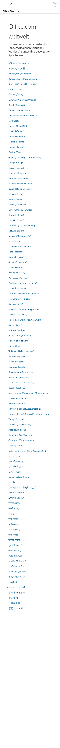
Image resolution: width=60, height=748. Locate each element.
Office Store (9, 10)
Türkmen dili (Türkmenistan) (21, 351)
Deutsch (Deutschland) (19, 110)
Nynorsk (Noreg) (16, 256)
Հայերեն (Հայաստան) (21, 440)
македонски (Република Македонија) (28, 392)
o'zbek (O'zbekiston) (17, 262)
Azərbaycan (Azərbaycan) (20, 73)
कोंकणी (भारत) (14, 503)
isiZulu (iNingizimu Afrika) (20, 188)
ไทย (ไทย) (12, 581)
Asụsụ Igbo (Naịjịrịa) (18, 68)
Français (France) (16, 146)
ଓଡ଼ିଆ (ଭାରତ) (14, 550)
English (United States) (19, 125)
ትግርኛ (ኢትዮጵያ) (16, 492)
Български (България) (18, 377)
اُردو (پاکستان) (16, 455)
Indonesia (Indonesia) (18, 178)
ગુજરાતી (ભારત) (15, 545)
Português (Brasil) (16, 272)
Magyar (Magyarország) (19, 235)
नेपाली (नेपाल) (13, 508)
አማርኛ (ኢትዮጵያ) (16, 497)
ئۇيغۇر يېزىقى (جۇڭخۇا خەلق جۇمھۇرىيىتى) (27, 450)
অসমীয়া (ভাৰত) (13, 524)
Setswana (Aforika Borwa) (20, 298)
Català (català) (15, 89)
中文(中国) (13, 597)
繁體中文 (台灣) (15, 608)
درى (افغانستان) (15, 466)
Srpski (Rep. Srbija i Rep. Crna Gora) (25, 319)
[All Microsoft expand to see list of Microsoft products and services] (4, 4)
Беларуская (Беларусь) (20, 372)
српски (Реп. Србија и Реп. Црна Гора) (28, 413)
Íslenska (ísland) (15, 193)
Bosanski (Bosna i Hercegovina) (23, 83)
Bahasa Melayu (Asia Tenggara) (22, 78)
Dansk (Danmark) (16, 104)
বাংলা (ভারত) (13, 534)
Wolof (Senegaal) (16, 361)
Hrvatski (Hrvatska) (17, 173)
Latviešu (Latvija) (16, 220)
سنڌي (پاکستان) (15, 471)
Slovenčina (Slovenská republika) (23, 309)
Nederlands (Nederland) (19, 246)
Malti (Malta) (14, 241)
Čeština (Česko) (15, 94)
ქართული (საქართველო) (21, 434)
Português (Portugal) (18, 277)
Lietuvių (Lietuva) (16, 230)
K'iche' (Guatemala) (17, 204)
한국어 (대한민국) (16, 592)
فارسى (11, 482)
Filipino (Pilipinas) (16, 141)
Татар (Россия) (16, 419)
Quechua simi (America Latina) (22, 283)
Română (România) (17, 288)
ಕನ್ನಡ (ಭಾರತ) (16, 566)
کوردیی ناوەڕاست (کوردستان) (22, 487)
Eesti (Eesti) (13, 120)
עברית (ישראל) (15, 445)
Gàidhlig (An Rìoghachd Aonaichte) (24, 157)
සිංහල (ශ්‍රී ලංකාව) (16, 576)
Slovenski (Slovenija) (17, 314)
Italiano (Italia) (15, 199)
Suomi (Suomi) (15, 324)
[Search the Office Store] (10, 4)
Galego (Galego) (16, 162)
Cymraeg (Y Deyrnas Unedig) (22, 99)
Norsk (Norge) (15, 251)
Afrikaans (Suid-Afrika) (18, 63)
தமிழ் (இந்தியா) (15, 555)
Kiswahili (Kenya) (16, 214)
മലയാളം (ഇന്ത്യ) (17, 571)
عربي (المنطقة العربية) (18, 476)
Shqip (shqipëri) (15, 303)
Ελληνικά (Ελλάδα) (17, 366)
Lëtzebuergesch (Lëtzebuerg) (21, 225)
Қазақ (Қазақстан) (17, 387)
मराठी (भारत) (13, 513)
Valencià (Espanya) (16, 356)
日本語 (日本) (14, 603)
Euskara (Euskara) (16, 136)
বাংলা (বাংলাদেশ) (14, 529)
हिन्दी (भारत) (13, 518)
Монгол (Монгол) (17, 398)
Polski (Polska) (15, 267)
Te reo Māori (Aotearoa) (19, 335)
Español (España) (16, 131)
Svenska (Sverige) (16, 330)
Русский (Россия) (16, 403)
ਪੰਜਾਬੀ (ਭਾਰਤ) (14, 539)
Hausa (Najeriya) (16, 167)
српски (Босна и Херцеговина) (24, 408)
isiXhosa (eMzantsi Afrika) (20, 183)
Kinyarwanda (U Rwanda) (20, 209)
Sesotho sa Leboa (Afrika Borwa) (23, 293)
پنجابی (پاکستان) (15, 461)
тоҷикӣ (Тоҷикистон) (19, 424)
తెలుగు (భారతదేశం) (18, 560)
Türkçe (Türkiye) (15, 345)
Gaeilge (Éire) (14, 152)
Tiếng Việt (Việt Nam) (18, 340)
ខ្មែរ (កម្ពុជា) (16, 587)
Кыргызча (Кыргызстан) (21, 382)
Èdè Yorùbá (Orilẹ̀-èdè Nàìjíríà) (22, 115)
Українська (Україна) (18, 429)
